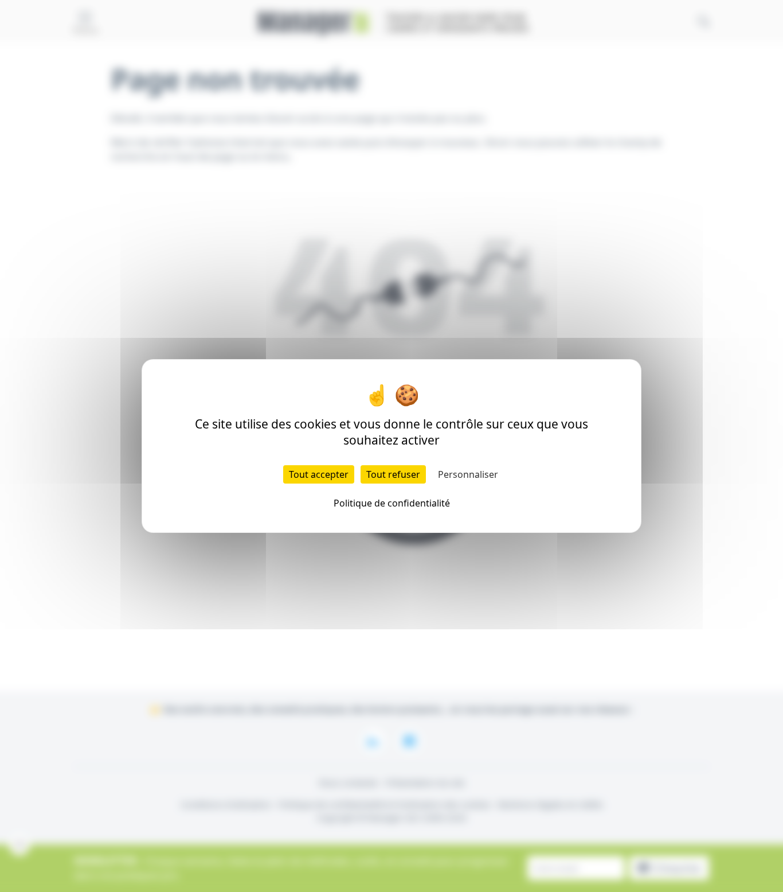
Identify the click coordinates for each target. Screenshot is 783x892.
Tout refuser (393, 474)
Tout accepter (319, 474)
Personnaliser (468, 474)
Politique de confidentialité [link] (392, 503)
